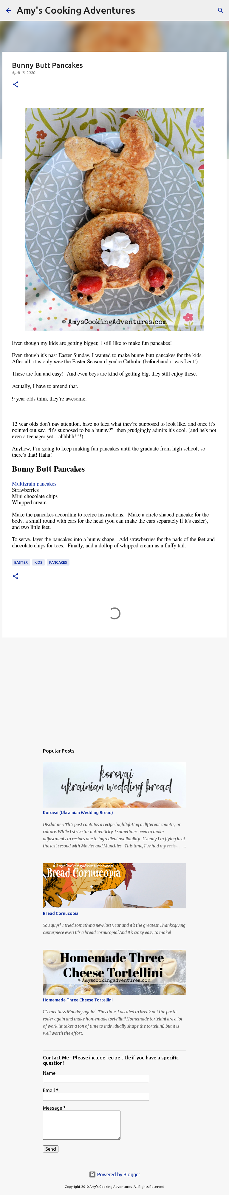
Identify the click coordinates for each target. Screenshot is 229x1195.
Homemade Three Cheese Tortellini (78, 1000)
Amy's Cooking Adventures (76, 10)
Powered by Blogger (118, 1174)
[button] (15, 85)
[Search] (143, 10)
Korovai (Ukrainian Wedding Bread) (78, 812)
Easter (21, 562)
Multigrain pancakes (34, 483)
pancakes (58, 562)
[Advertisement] (114, 688)
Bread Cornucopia (60, 913)
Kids (38, 562)
